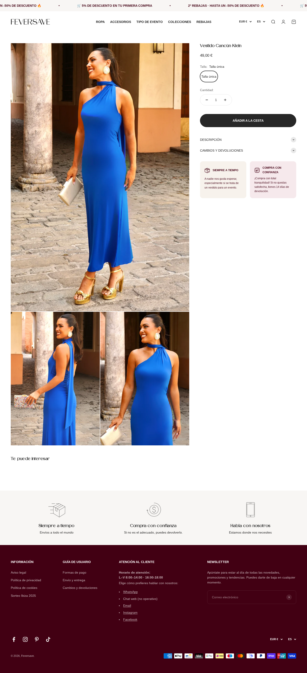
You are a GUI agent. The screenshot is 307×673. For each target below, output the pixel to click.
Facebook (130, 619)
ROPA (100, 22)
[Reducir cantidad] (206, 99)
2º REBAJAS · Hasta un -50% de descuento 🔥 (202, 5)
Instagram (130, 612)
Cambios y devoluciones (80, 588)
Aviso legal (18, 572)
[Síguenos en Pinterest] (37, 639)
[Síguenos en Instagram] (25, 639)
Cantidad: (207, 90)
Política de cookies (24, 588)
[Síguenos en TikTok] (48, 639)
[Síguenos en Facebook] (14, 639)
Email (127, 605)
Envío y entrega (74, 580)
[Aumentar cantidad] (225, 99)
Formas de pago (74, 572)
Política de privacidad (26, 580)
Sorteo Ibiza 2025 (23, 595)
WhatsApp (130, 592)
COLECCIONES (179, 22)
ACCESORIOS (120, 22)
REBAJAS (203, 22)
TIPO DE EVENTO (149, 22)
